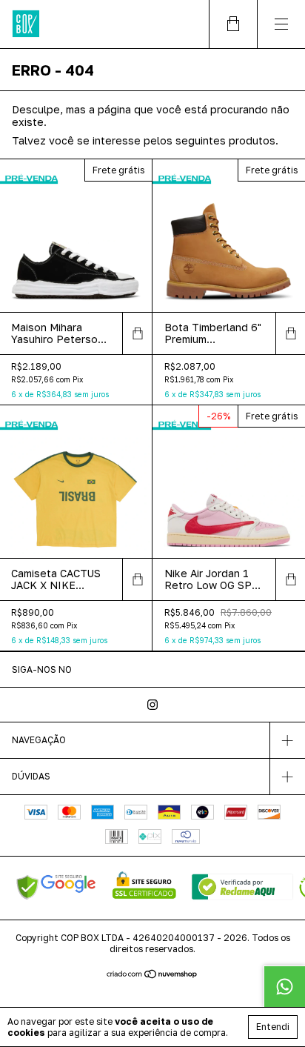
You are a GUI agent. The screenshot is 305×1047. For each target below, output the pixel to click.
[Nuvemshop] (153, 974)
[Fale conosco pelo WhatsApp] (284, 986)
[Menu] (281, 24)
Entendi (272, 1026)
